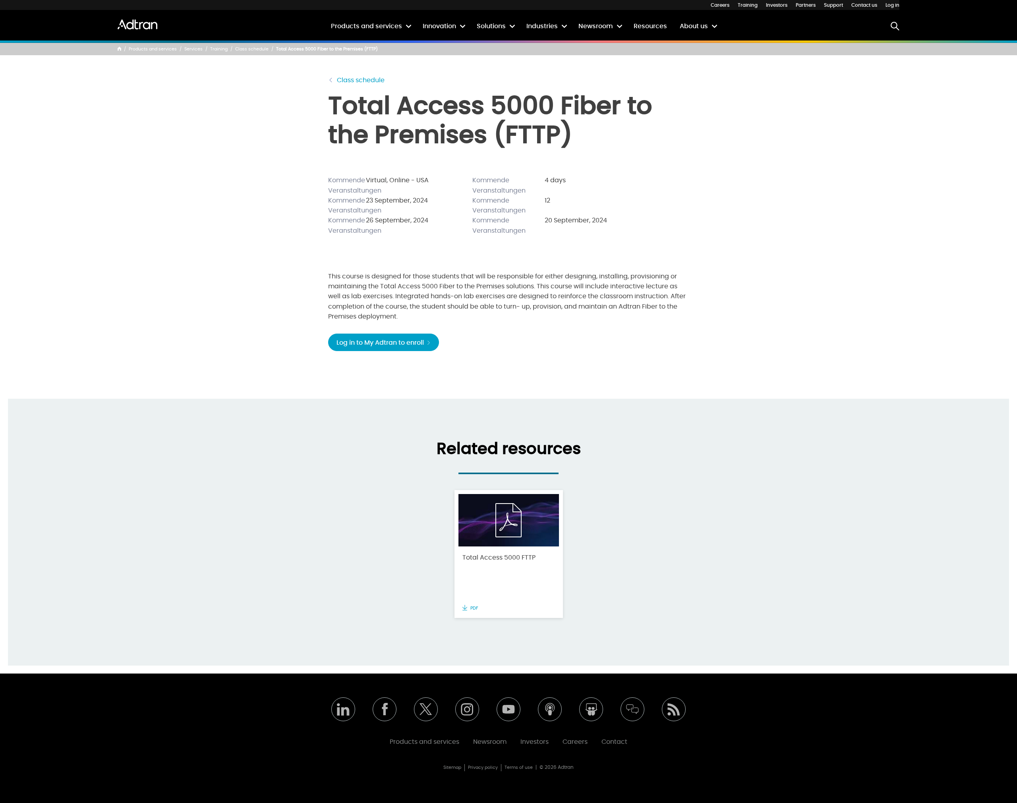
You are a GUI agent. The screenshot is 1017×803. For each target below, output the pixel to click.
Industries (542, 26)
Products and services (366, 26)
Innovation (439, 26)
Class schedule (252, 49)
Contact (614, 742)
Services (193, 49)
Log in (892, 5)
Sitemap (452, 767)
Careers (720, 5)
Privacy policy (483, 767)
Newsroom (595, 26)
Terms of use (519, 767)
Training (748, 5)
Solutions (491, 26)
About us (694, 26)
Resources (650, 26)
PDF (473, 608)
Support (833, 5)
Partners (806, 5)
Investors (776, 5)
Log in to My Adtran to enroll (380, 343)
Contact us (864, 5)
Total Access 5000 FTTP (499, 557)
